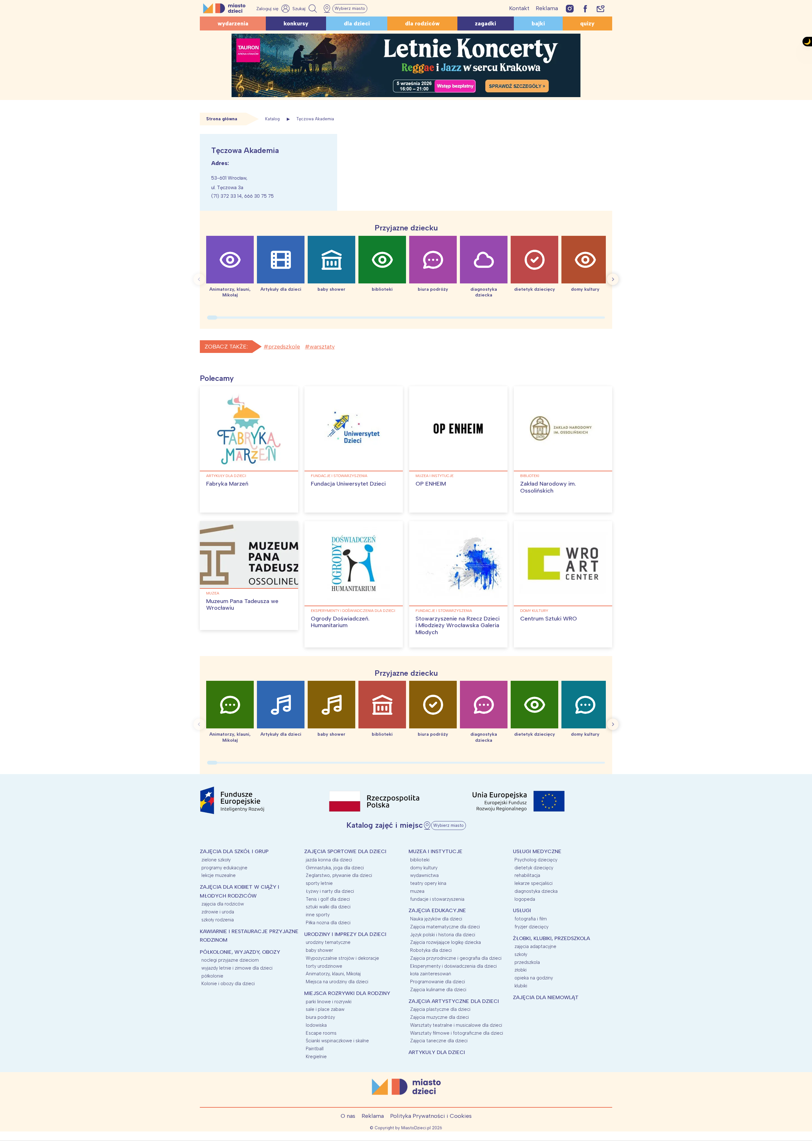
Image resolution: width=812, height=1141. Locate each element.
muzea (212, 593)
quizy (587, 23)
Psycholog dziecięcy (535, 860)
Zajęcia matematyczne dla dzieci (445, 927)
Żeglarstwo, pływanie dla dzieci (339, 875)
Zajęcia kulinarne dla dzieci (438, 989)
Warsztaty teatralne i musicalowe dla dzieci (456, 1025)
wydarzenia (233, 23)
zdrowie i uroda (217, 912)
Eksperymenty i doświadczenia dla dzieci (353, 610)
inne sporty (318, 915)
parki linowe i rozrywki (328, 1002)
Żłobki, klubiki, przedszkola (551, 938)
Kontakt (519, 8)
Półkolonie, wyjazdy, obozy (240, 952)
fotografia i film (530, 919)
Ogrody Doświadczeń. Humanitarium (340, 622)
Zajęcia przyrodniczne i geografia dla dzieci (455, 958)
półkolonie (212, 976)
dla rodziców (422, 23)
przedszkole (284, 346)
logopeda (524, 899)
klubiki (520, 986)
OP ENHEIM (431, 483)
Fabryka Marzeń (227, 483)
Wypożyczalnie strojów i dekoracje (342, 958)
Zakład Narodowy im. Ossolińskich (548, 487)
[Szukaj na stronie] (305, 8)
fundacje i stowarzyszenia (339, 476)
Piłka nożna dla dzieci (328, 922)
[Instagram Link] (569, 8)
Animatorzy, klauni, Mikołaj (333, 974)
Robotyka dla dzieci (431, 950)
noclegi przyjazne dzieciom (230, 960)
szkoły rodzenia (217, 920)
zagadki (485, 23)
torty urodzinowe (324, 966)
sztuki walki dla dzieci (328, 907)
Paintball (315, 1048)
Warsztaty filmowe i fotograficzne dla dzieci (456, 1033)
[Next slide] (613, 279)
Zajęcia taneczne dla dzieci (439, 1041)
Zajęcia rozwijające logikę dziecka (445, 942)
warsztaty (322, 346)
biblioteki (529, 476)
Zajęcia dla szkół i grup (234, 851)
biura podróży (320, 1017)
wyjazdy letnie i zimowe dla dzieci (236, 968)
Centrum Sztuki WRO (548, 618)
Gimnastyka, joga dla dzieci (335, 868)
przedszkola (527, 962)
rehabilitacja (527, 875)
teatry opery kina (428, 883)
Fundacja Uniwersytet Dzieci (348, 483)
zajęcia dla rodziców (222, 904)
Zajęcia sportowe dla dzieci (345, 851)
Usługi (522, 910)
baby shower (319, 950)
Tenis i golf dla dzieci (328, 899)
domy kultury (534, 610)
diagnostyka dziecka (536, 891)
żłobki (520, 970)
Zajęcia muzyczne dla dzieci (439, 1017)
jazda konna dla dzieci (329, 860)
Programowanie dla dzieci (437, 982)
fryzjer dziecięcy (531, 927)
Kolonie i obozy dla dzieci (228, 983)
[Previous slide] (199, 279)
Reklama (547, 8)
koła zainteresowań (430, 974)
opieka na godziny (533, 978)
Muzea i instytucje (435, 476)
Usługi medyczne (537, 851)
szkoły (520, 954)
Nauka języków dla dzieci (436, 919)
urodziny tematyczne (328, 942)
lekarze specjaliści (533, 883)
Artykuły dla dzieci (226, 476)
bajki (538, 23)
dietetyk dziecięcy (533, 868)
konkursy (296, 23)
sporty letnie (319, 883)
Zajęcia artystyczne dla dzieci (454, 1001)
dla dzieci (357, 23)
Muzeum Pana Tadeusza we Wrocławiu (242, 605)
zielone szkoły (216, 860)
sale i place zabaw (325, 1009)
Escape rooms (321, 1033)
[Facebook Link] (585, 8)
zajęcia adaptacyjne (535, 946)
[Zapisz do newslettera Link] (600, 8)
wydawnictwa (424, 875)
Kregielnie (316, 1056)
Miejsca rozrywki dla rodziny (347, 993)
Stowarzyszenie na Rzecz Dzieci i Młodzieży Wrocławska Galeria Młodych (458, 625)
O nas (348, 1115)
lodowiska (316, 1025)
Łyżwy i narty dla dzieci (330, 891)
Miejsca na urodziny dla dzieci (337, 982)
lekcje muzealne (218, 875)
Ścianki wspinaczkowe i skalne (337, 1041)
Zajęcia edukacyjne (437, 910)
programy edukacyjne (224, 868)
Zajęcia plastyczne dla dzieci (440, 1009)
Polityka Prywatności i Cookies (431, 1115)
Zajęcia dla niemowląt (546, 997)
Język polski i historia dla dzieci (442, 935)
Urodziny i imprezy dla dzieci (345, 934)
